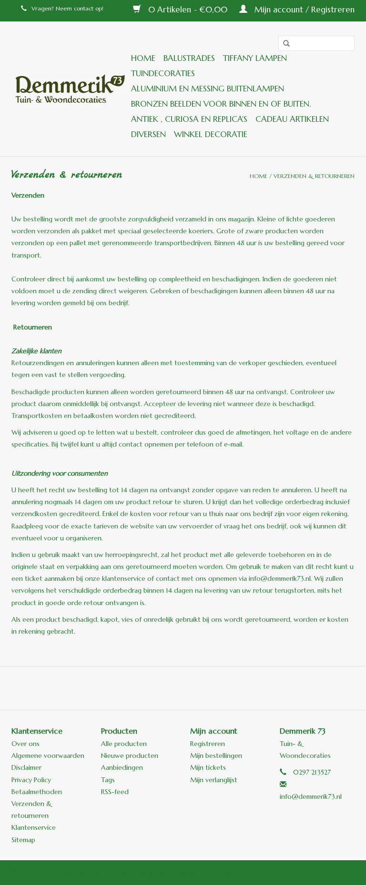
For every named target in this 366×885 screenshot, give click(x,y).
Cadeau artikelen (292, 119)
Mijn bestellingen (216, 755)
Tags (108, 780)
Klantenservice (33, 827)
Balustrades (189, 58)
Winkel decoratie (210, 134)
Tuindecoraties (163, 73)
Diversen (148, 134)
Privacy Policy (31, 780)
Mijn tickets (208, 767)
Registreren (207, 743)
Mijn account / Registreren (303, 9)
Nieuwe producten (129, 755)
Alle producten (124, 743)
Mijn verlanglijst (213, 780)
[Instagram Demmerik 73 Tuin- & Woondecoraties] (234, 688)
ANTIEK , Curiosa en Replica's (189, 119)
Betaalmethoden (36, 791)
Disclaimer (26, 767)
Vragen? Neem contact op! (67, 8)
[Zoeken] (283, 44)
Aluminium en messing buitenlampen (207, 88)
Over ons (25, 743)
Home (143, 58)
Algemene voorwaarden (47, 755)
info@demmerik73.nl (311, 796)
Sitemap (23, 839)
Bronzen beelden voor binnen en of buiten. (221, 104)
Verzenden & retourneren (314, 175)
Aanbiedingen (122, 767)
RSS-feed (115, 791)
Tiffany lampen (255, 58)
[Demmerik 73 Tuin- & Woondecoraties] (69, 89)
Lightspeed (219, 872)
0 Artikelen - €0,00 (188, 9)
